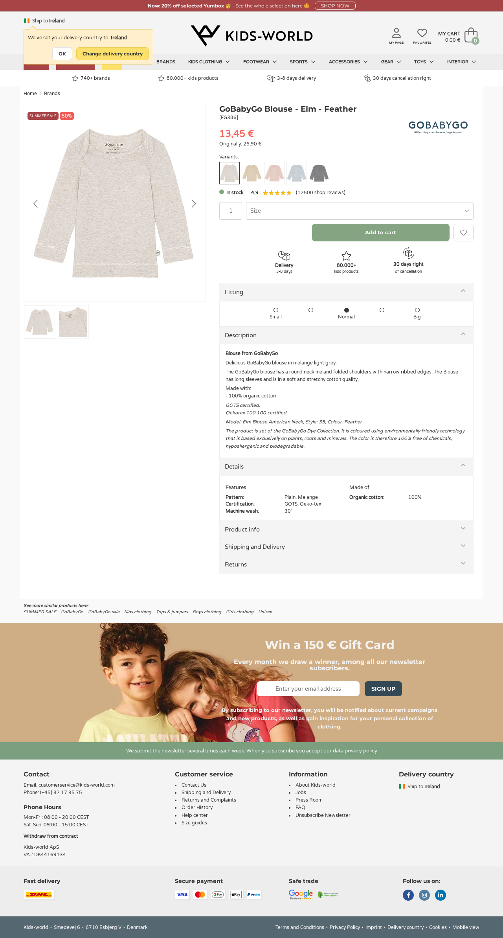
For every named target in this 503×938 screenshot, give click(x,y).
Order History (197, 807)
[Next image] (193, 203)
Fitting (234, 292)
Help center (195, 815)
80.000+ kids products (192, 78)
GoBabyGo (72, 611)
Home (30, 93)
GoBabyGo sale (103, 611)
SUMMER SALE (40, 611)
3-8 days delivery (296, 78)
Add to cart (380, 232)
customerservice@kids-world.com (77, 785)
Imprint (373, 927)
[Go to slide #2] (73, 322)
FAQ (300, 807)
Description (241, 335)
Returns (236, 564)
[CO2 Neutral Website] (328, 894)
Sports (299, 61)
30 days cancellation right (402, 78)
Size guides (194, 823)
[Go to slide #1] (39, 322)
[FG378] (252, 173)
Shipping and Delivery (255, 546)
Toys (420, 61)
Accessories (345, 61)
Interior (458, 61)
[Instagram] (424, 896)
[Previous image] (36, 203)
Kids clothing (205, 61)
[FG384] (297, 173)
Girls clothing (239, 611)
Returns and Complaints (209, 800)
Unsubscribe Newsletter (323, 815)
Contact (37, 774)
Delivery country (405, 927)
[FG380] (274, 173)
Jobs (301, 792)
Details (234, 466)
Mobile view (465, 927)
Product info (242, 529)
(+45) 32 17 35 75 (61, 792)
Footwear (256, 61)
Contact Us (194, 785)
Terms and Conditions (299, 927)
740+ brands (95, 78)
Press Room (309, 800)
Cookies (438, 927)
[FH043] (319, 173)
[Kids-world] (251, 35)
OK (62, 54)
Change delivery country (113, 54)
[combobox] (360, 211)
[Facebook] (408, 896)
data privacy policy (355, 751)
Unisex (265, 611)
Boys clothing (207, 611)
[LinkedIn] (440, 896)
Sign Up (383, 688)
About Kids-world (316, 785)
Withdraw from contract (51, 836)
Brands (165, 61)
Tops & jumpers (172, 611)
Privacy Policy (345, 927)
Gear (388, 61)
